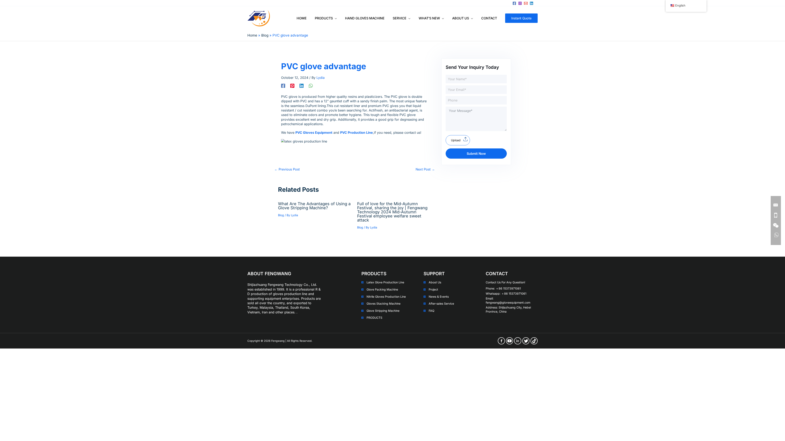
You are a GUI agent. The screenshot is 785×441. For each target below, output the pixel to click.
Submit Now (476, 153)
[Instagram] (520, 3)
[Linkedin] (531, 3)
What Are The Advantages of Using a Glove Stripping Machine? (314, 205)
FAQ (431, 310)
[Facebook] (514, 3)
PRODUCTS (374, 317)
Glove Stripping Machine (383, 310)
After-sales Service (441, 303)
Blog (281, 215)
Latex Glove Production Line (385, 282)
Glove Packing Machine (382, 289)
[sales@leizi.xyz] (526, 3)
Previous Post (287, 169)
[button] (335, 18)
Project (433, 289)
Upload (456, 140)
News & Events (439, 296)
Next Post (425, 169)
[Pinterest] (292, 85)
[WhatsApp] (311, 85)
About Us (435, 282)
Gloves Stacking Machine (383, 303)
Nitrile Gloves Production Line (386, 296)
